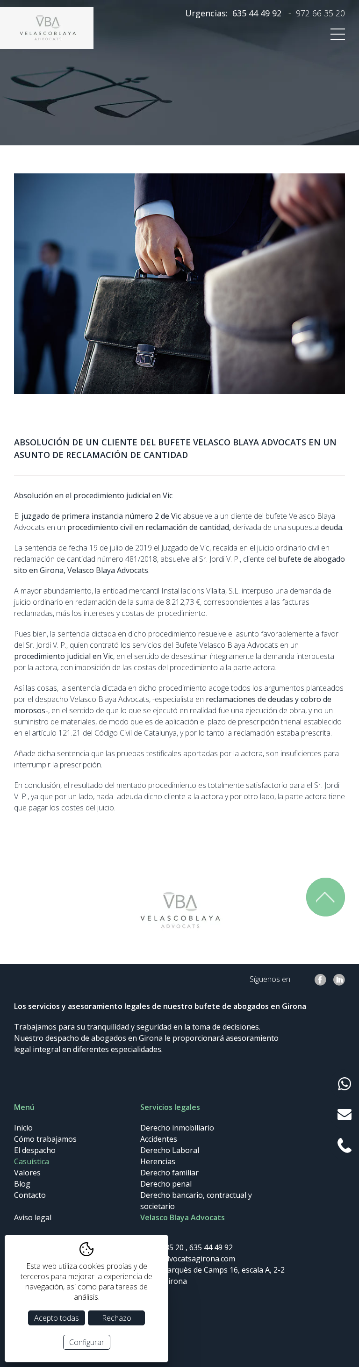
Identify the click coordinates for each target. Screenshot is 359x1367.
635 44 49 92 (256, 13)
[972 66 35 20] (344, 1145)
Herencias (157, 1161)
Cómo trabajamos (45, 1139)
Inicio (23, 1128)
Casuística (31, 1161)
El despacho (35, 1150)
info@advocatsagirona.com (187, 1258)
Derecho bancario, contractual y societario (196, 1200)
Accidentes (158, 1139)
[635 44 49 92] (344, 1083)
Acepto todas (56, 1318)
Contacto (30, 1195)
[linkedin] (339, 980)
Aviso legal (32, 1217)
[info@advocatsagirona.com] (344, 1114)
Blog (22, 1184)
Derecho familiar (169, 1172)
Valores (27, 1172)
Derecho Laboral (169, 1150)
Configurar (86, 1342)
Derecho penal (166, 1184)
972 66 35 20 (320, 13)
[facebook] (320, 980)
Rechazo (116, 1318)
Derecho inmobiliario (177, 1128)
